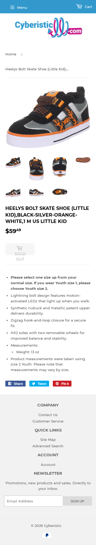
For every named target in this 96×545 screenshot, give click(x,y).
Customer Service (48, 421)
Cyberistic (52, 525)
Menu (22, 7)
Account (48, 464)
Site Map (48, 439)
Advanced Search (48, 446)
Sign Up (77, 501)
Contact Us (48, 415)
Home (10, 54)
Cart (88, 7)
